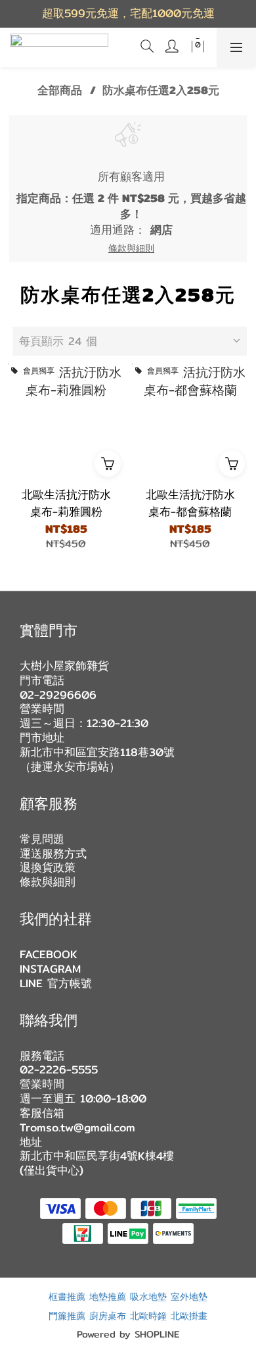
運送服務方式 (53, 853)
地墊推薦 (107, 1296)
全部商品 (59, 90)
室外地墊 (189, 1296)
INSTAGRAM (50, 968)
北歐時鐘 (148, 1315)
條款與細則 (47, 881)
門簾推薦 (67, 1315)
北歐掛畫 (189, 1315)
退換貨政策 (47, 867)
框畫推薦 (67, 1296)
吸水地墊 (148, 1296)
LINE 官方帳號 (56, 983)
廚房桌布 (107, 1315)
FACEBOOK (48, 954)
